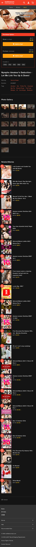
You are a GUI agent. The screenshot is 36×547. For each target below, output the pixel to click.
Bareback (29, 90)
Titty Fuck (28, 88)
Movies (18, 7)
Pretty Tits (23, 86)
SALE (25, 7)
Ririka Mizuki (16, 480)
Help (2, 524)
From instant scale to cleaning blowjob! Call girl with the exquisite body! (22, 273)
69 (17, 90)
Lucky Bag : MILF (18, 286)
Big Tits (13, 88)
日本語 (3, 515)
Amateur (13, 86)
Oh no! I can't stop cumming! (21, 346)
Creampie (30, 86)
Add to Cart (19, 44)
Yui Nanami (16, 465)
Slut (18, 86)
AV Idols (3, 512)
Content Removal (5, 544)
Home (11, 7)
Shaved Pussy (20, 88)
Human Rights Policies (7, 540)
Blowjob (13, 90)
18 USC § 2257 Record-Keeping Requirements (13, 537)
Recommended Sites (6, 528)
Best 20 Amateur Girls (19, 436)
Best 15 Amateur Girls (19, 421)
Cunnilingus (22, 90)
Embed (6, 499)
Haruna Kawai (15, 80)
